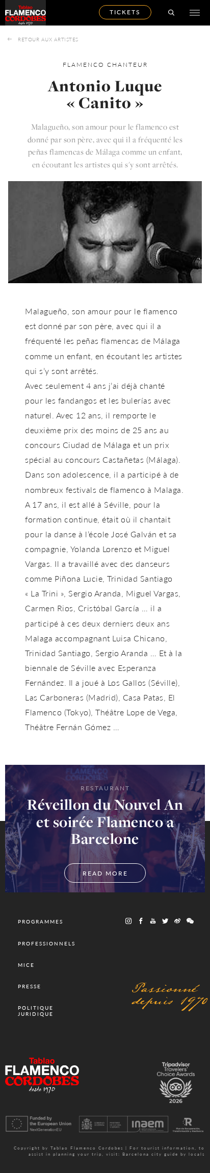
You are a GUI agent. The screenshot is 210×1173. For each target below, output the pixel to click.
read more (105, 873)
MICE (26, 964)
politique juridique (36, 1010)
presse (29, 986)
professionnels (46, 943)
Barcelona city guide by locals (163, 1154)
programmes (40, 921)
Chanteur (127, 64)
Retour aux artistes (48, 39)
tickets (125, 12)
